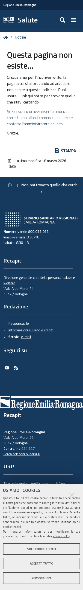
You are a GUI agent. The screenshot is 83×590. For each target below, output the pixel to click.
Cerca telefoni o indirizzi (21, 454)
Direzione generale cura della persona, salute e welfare (39, 280)
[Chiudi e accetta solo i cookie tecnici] (72, 495)
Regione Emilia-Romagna (19, 5)
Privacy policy (61, 536)
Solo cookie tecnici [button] (41, 549)
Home (6, 37)
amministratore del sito (43, 124)
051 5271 (29, 448)
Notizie (20, 37)
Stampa (68, 151)
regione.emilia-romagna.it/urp (42, 483)
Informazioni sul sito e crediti (30, 330)
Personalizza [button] (42, 578)
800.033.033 (38, 231)
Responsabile (18, 323)
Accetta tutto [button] (41, 563)
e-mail (26, 336)
